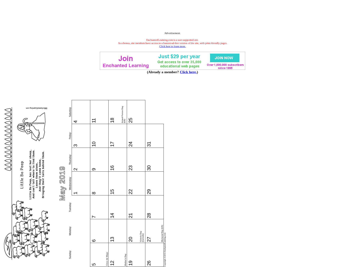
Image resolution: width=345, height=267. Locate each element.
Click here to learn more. (172, 46)
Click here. (188, 72)
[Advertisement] (172, 17)
